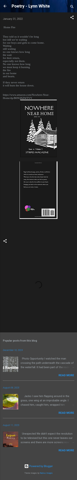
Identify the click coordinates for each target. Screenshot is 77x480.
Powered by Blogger (41, 466)
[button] (72, 18)
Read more (66, 375)
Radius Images (46, 473)
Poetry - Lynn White (30, 6)
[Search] (72, 7)
